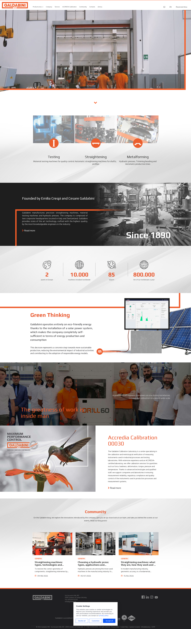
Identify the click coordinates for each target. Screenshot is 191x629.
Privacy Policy (115, 627)
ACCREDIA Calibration (69, 7)
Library (100, 7)
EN (171, 7)
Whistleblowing (145, 627)
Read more (29, 230)
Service (57, 7)
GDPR (153, 627)
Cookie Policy (124, 627)
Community (83, 7)
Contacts (92, 7)
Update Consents (134, 627)
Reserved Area (181, 7)
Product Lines (37, 7)
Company (49, 7)
